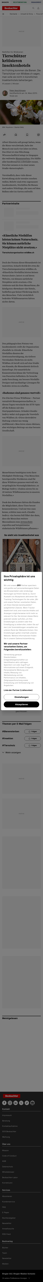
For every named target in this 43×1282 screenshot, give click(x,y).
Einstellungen (22, 697)
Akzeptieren (21, 704)
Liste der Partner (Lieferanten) (18, 690)
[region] (21, 641)
